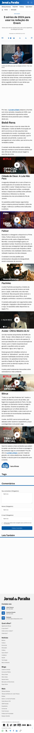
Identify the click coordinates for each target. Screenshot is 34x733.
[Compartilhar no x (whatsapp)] (6, 731)
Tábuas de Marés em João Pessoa (10, 693)
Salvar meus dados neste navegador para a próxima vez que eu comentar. (17, 523)
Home (6, 9)
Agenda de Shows (6, 626)
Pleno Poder (5, 674)
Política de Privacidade (7, 713)
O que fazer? (5, 628)
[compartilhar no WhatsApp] (2, 731)
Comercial (4, 708)
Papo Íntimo (5, 684)
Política (22, 6)
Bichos (3, 640)
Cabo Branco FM (6, 701)
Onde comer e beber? (7, 631)
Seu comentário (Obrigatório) (10, 491)
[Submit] (28, 2)
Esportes (15, 6)
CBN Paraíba (5, 703)
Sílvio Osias (5, 677)
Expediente (5, 706)
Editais (3, 696)
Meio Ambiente (5, 662)
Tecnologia (4, 660)
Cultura (3, 642)
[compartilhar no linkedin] (16, 731)
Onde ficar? (5, 633)
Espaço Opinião (6, 716)
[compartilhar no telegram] (10, 731)
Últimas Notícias (6, 6)
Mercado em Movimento (8, 682)
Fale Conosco (5, 711)
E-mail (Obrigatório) (7, 515)
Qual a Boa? (29, 6)
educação (13, 9)
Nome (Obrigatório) (7, 506)
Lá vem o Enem (14, 110)
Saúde (3, 657)
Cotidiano (4, 655)
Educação (4, 647)
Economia (4, 645)
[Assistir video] (17, 165)
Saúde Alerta (5, 679)
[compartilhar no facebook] (13, 731)
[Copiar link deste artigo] (20, 731)
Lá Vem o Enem (12, 453)
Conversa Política (6, 672)
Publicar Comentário (17, 528)
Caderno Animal (6, 669)
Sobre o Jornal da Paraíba (8, 698)
